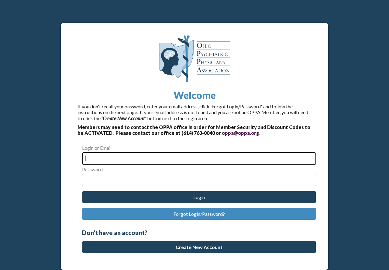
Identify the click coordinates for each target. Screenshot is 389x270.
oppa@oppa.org (240, 133)
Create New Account (199, 247)
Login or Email (97, 148)
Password (92, 169)
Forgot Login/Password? (199, 214)
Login (199, 197)
